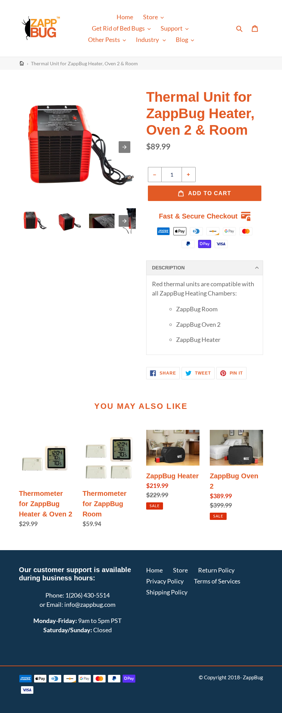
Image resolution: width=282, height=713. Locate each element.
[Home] (22, 63)
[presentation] (124, 221)
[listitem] (34, 220)
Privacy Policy (165, 581)
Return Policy (216, 570)
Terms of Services (217, 581)
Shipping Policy (166, 592)
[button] (153, 17)
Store (180, 570)
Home (154, 570)
